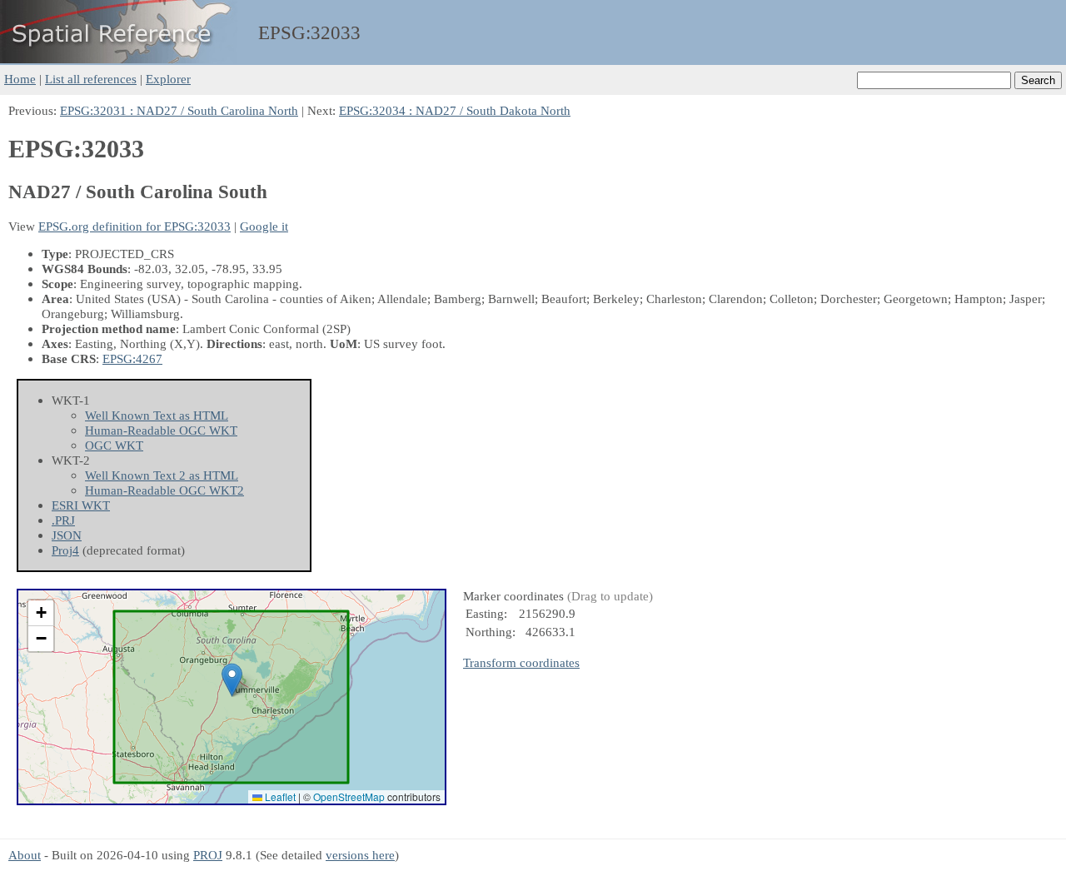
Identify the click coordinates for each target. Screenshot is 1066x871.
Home (20, 79)
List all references (91, 79)
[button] (232, 680)
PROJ (207, 855)
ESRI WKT (81, 505)
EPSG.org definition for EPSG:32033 (134, 226)
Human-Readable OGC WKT (161, 430)
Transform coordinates (521, 662)
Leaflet (279, 796)
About (24, 855)
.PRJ (63, 520)
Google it (264, 226)
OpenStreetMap (349, 796)
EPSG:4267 (132, 358)
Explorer (168, 79)
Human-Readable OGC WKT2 (164, 490)
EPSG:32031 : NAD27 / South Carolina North (179, 110)
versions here (360, 855)
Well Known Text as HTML (156, 415)
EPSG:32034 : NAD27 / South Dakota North (454, 110)
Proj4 (65, 550)
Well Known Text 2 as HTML (161, 475)
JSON (67, 535)
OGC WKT (114, 445)
